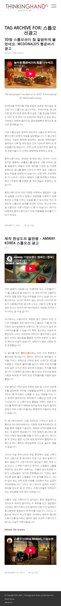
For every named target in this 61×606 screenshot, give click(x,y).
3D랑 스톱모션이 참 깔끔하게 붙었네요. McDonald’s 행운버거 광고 (30, 44)
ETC (6, 247)
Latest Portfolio (14, 53)
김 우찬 (30, 225)
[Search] (45, 6)
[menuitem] (45, 6)
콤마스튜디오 (27, 352)
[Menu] (52, 6)
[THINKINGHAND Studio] (25, 6)
